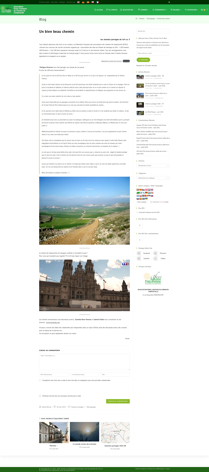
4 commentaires (159, 98)
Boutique (62, 2)
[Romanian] (146, 196)
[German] (83, 2)
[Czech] (143, 190)
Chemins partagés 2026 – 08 (154, 76)
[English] (78, 2)
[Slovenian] (138, 199)
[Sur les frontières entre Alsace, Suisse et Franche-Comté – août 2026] (140, 86)
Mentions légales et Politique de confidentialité (150, 468)
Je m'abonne (143, 60)
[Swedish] (143, 199)
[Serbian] (149, 196)
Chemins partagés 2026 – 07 (154, 104)
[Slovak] (152, 196)
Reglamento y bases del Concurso (111, 61)
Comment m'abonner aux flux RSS (149, 212)
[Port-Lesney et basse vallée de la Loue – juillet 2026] (140, 95)
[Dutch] (149, 190)
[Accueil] (136, 19)
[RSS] (140, 225)
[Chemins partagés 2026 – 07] (140, 105)
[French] (97, 2)
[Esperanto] (138, 193)
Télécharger (126, 61)
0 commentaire (157, 78)
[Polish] (93, 2)
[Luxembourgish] (138, 196)
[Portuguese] (143, 196)
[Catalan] (140, 190)
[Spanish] (88, 2)
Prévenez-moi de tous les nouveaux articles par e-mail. (61, 396)
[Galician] (143, 193)
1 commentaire (157, 88)
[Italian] (152, 193)
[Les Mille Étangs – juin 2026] (140, 113)
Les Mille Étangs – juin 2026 (154, 112)
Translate (165, 202)
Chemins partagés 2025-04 (115, 446)
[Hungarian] (149, 193)
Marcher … (54, 446)
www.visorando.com (53, 322)
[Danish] (146, 190)
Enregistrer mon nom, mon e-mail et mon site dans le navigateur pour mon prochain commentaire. (76, 380)
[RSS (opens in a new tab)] (169, 2)
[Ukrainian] (146, 199)
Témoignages (91, 407)
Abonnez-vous (71, 2)
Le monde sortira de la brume (84, 444)
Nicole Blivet (46, 407)
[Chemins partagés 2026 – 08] (140, 77)
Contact (167, 468)
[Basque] (138, 190)
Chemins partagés (77, 407)
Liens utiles (54, 2)
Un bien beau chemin (163, 19)
